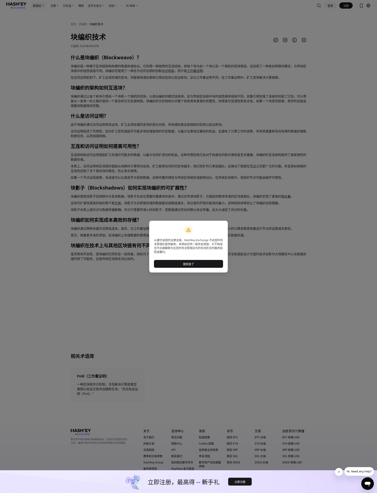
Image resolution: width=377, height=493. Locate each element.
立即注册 (239, 482)
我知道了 (188, 264)
